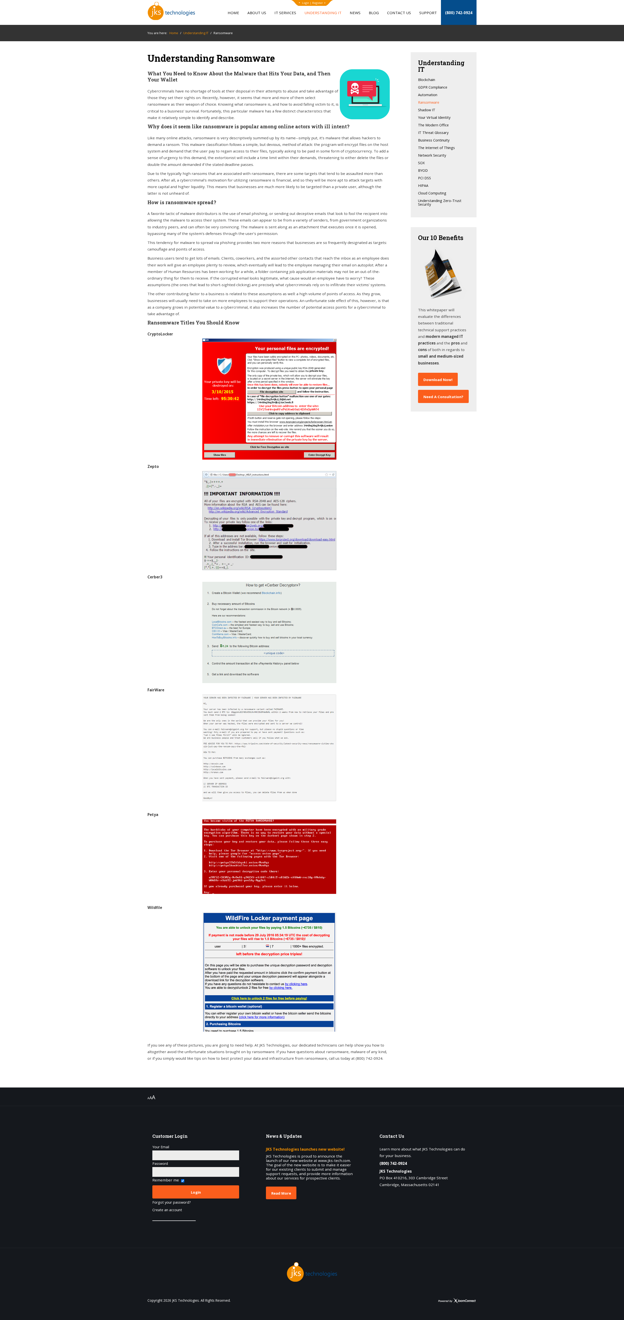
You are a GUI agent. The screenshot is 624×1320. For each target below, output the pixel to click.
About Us (256, 12)
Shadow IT (426, 110)
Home (233, 12)
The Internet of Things (436, 148)
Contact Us (399, 12)
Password (160, 1163)
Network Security (432, 155)
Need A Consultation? (443, 396)
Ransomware (428, 103)
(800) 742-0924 (458, 12)
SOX (421, 163)
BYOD (423, 171)
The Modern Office (433, 125)
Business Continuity (433, 140)
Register (317, 3)
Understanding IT (322, 12)
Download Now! (437, 379)
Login (305, 3)
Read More (281, 1193)
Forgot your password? (171, 1202)
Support (428, 12)
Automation (427, 95)
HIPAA (423, 186)
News (355, 12)
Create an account (167, 1210)
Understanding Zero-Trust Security (439, 203)
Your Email (160, 1147)
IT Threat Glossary (433, 133)
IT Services (285, 12)
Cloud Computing (432, 193)
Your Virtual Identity (434, 118)
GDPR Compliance (432, 87)
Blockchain (426, 80)
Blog (374, 12)
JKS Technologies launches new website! (305, 1149)
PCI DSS (424, 178)
